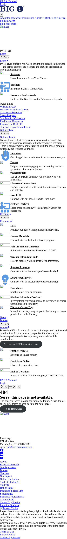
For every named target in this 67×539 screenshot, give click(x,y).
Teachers (15, 84)
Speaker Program (19, 267)
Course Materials (19, 236)
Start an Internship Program (25, 297)
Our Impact (6, 476)
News (3, 317)
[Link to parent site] (12, 11)
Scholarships (6, 493)
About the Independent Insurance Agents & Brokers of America (32, 18)
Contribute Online (20, 361)
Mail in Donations (19, 371)
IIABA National (8, 1)
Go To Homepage (13, 408)
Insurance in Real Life (11, 124)
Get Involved (6, 130)
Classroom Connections (23, 183)
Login (3, 4)
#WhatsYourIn (18, 172)
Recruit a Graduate (9, 505)
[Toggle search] (4, 387)
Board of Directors (9, 464)
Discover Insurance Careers (14, 109)
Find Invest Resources (11, 121)
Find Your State (8, 23)
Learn (3, 53)
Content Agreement (10, 537)
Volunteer (15, 153)
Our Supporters (8, 467)
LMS (13, 225)
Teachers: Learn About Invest (15, 127)
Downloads (16, 288)
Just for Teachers (19, 204)
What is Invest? (8, 106)
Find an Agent (7, 20)
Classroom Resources (11, 112)
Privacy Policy (7, 534)
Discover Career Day (21, 307)
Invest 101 (15, 195)
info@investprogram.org (19, 447)
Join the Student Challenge (24, 246)
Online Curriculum (9, 479)
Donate (14, 162)
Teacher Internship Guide (24, 257)
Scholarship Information (12, 118)
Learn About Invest (20, 277)
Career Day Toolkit (10, 502)
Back (6, 57)
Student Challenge (9, 482)
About (3, 461)
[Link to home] (33, 37)
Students (15, 74)
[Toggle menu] (12, 387)
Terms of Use (7, 531)
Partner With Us (19, 350)
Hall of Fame (6, 487)
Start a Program (8, 115)
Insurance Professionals (22, 95)
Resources (5, 214)
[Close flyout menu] (1, 15)
